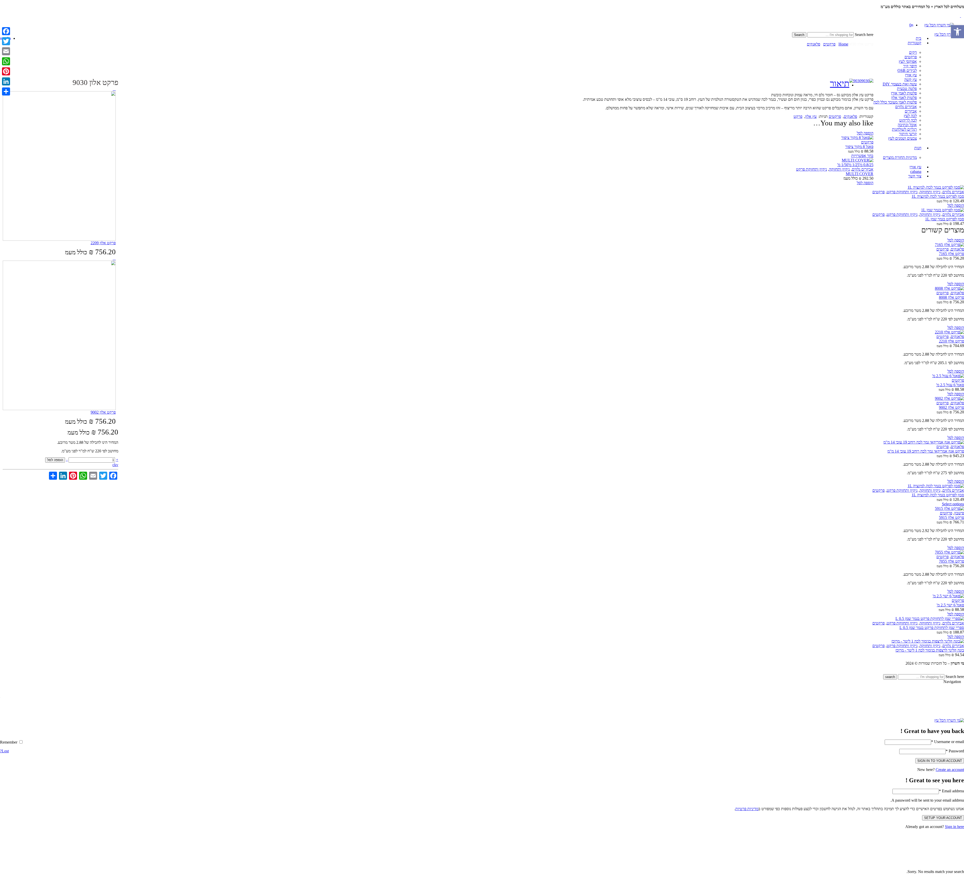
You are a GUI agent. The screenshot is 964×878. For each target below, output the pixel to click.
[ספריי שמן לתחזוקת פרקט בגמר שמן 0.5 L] (482, 618)
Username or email (947, 742)
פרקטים (911, 57)
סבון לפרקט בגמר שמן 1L (944, 219)
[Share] (6, 91)
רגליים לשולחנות (904, 129)
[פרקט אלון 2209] (114, 89)
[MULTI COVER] (482, 160)
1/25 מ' (853, 165)
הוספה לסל (55, 460)
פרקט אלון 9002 (951, 407)
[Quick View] (852, 133)
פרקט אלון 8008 (951, 297)
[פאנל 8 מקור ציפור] (482, 137)
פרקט (798, 116)
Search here (863, 34)
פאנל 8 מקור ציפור (859, 146)
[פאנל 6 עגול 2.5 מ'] (482, 376)
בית (918, 38)
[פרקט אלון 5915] (482, 508)
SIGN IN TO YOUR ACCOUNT (939, 761)
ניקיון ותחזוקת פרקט (811, 169)
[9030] (867, 81)
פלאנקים (813, 44)
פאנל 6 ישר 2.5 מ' (950, 605)
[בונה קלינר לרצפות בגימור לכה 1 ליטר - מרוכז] (482, 641)
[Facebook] (6, 31)
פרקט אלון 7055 (951, 561)
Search (799, 35)
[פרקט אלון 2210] (482, 332)
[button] (957, 31)
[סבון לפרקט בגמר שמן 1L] (482, 210)
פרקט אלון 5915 (951, 517)
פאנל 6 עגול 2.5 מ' (950, 385)
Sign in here (954, 826)
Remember (9, 742)
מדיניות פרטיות (746, 809)
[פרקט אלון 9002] (114, 258)
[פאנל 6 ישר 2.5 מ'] (482, 596)
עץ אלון (811, 116)
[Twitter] (6, 41)
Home (843, 44)
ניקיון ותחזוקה (839, 169)
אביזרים (911, 111)
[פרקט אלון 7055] (482, 552)
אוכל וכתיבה (907, 125)
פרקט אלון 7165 (951, 254)
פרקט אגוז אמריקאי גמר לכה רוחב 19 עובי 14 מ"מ (925, 451)
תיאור (839, 83)
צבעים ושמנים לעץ (902, 138)
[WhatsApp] (6, 61)
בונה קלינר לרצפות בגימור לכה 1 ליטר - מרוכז (929, 650)
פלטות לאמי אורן (904, 93)
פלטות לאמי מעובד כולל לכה (895, 102)
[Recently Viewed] (958, 672)
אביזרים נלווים (906, 107)
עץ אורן (911, 75)
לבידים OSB (907, 70)
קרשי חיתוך (908, 134)
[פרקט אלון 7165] (482, 244)
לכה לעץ (910, 116)
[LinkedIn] (6, 81)
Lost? (4, 751)
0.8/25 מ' (866, 165)
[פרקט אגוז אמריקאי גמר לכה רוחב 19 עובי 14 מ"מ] (482, 442)
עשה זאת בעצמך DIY (900, 84)
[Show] (962, 11)
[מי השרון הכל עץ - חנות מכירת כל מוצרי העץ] (939, 25)
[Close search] (871, 39)
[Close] (962, 2)
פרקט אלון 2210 (951, 341)
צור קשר (914, 176)
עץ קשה (910, 79)
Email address (951, 791)
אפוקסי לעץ (908, 61)
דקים (913, 52)
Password (955, 751)
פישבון (959, 513)
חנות (917, 148)
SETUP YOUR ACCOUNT (943, 818)
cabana (915, 171)
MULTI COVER (859, 174)
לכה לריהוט (908, 120)
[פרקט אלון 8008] (482, 288)
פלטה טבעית (907, 88)
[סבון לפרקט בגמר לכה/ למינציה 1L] (482, 187)
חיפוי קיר (910, 66)
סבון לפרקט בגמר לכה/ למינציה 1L (938, 196)
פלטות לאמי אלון (904, 97)
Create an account (950, 769)
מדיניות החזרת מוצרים (900, 157)
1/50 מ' (842, 165)
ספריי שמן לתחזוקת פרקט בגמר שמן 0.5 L (931, 627)
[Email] (6, 51)
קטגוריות (914, 43)
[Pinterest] (6, 71)
